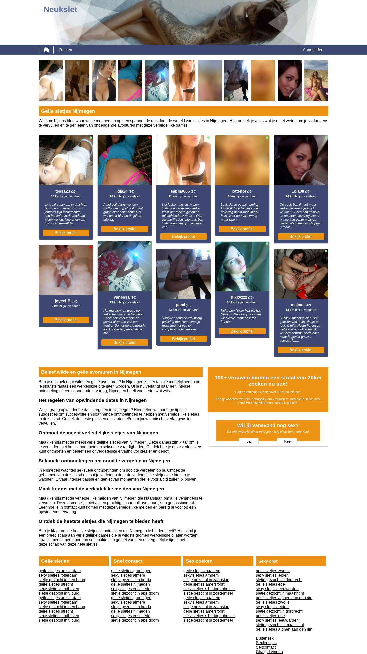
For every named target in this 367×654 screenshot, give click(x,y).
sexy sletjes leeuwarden (277, 589)
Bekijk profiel (66, 233)
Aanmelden (313, 50)
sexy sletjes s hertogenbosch (209, 589)
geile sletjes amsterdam (60, 571)
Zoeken (65, 50)
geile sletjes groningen (131, 571)
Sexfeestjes (266, 643)
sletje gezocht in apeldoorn (135, 593)
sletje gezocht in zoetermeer (208, 593)
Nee (287, 441)
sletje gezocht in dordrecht (279, 580)
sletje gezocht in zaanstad (206, 580)
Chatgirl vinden (269, 652)
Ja (249, 441)
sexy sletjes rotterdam (58, 575)
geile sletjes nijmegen (130, 584)
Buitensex (265, 638)
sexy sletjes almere (128, 575)
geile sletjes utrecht (56, 584)
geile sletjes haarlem (202, 571)
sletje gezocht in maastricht (280, 593)
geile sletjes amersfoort (204, 584)
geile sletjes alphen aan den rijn (284, 598)
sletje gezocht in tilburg (59, 593)
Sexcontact (266, 647)
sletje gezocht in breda (131, 580)
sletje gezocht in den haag (62, 580)
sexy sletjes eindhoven (59, 589)
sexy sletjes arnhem (201, 575)
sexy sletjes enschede (130, 589)
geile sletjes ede (270, 584)
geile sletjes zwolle (273, 571)
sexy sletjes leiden (272, 575)
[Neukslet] (46, 50)
